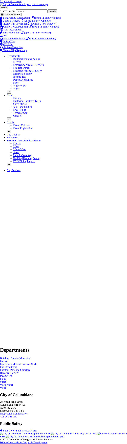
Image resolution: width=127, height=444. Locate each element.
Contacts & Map (8, 416)
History (17, 98)
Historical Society (22, 73)
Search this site (8, 11)
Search (52, 11)
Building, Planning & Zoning (15, 358)
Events (10, 122)
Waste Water (19, 85)
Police (3, 378)
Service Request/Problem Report (24, 140)
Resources (12, 137)
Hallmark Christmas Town (27, 101)
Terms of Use (20, 112)
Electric (17, 61)
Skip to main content (10, 1)
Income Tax (19, 76)
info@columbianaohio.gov (14, 413)
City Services (14, 170)
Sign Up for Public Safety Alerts (19, 430)
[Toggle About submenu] (9, 119)
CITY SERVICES (11, 14)
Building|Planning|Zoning (26, 59)
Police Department (23, 79)
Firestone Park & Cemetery (27, 70)
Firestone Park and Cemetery (15, 370)
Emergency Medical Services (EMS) (19, 364)
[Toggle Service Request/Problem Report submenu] (9, 164)
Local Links (19, 109)
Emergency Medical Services (28, 64)
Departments (13, 56)
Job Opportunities (22, 106)
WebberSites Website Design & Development (23, 442)
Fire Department (21, 67)
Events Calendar (21, 125)
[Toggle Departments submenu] (9, 92)
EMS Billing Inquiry (24, 161)
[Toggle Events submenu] (9, 131)
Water (16, 88)
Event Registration (23, 128)
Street (16, 82)
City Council (13, 134)
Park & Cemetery (22, 155)
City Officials (20, 104)
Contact (17, 115)
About (10, 95)
